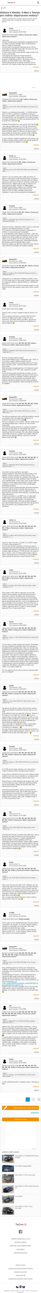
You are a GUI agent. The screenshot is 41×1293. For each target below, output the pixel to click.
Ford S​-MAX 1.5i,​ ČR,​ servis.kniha (25, 1175)
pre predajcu (21, 1249)
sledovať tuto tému (20, 1119)
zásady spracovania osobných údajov (20, 1268)
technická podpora (20, 1242)
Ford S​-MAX (18, 1196)
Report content (20, 1265)
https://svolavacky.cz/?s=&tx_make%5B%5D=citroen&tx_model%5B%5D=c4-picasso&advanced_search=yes (20, 983)
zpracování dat (20, 1275)
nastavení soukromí (20, 1272)
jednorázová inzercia (20, 1253)
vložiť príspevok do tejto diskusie (25, 1108)
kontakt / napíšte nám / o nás (20, 1239)
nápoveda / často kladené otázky (20, 1245)
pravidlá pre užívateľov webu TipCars (20, 1279)
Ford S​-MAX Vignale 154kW (23, 1166)
